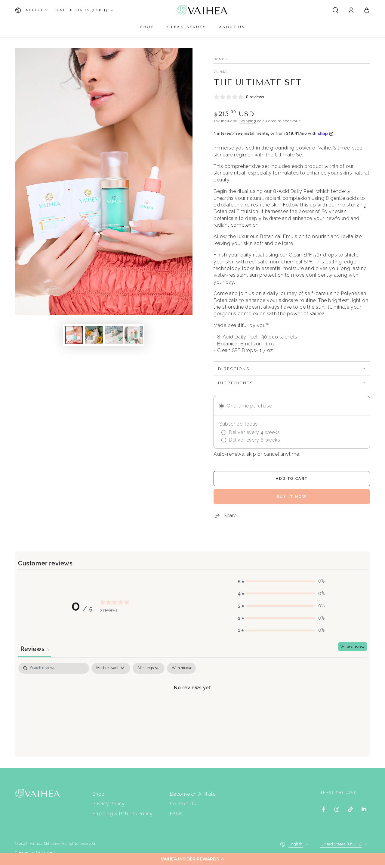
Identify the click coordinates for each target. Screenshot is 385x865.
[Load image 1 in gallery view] (74, 335)
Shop (98, 794)
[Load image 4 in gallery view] (134, 335)
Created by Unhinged (35, 852)
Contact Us (183, 804)
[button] (192, 859)
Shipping (247, 121)
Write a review (352, 646)
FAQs (176, 813)
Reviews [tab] (34, 649)
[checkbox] (181, 668)
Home (219, 59)
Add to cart (291, 479)
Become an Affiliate (193, 794)
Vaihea (220, 71)
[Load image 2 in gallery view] (94, 335)
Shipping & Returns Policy (122, 813)
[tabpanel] (192, 708)
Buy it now (291, 497)
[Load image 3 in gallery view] (114, 335)
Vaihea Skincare (45, 843)
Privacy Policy (108, 804)
